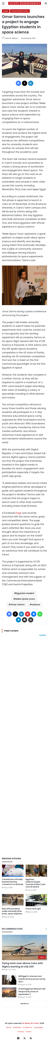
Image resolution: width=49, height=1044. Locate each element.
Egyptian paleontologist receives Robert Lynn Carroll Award (35, 883)
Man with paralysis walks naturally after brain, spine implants (12, 911)
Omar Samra (17, 604)
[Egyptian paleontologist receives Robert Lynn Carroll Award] (36, 871)
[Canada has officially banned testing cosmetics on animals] (13, 871)
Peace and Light (33, 908)
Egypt (5, 11)
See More (24, 1003)
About (8, 1027)
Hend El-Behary (11, 38)
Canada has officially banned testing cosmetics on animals (12, 882)
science (36, 604)
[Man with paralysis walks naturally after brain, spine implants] (13, 900)
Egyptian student (25, 593)
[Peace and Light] (36, 900)
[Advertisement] (24, 747)
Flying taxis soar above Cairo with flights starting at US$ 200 (22, 965)
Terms (28, 1031)
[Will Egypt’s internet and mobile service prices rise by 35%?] (9, 980)
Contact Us (27, 1027)
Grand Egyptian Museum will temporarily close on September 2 (31, 991)
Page (18, 513)
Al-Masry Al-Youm (30, 1023)
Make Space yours (25, 598)
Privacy (21, 1031)
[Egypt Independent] (24, 3)
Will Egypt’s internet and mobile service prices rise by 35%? (31, 979)
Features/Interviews (19, 11)
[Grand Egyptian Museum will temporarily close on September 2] (9, 992)
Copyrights (38, 1027)
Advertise (17, 1027)
